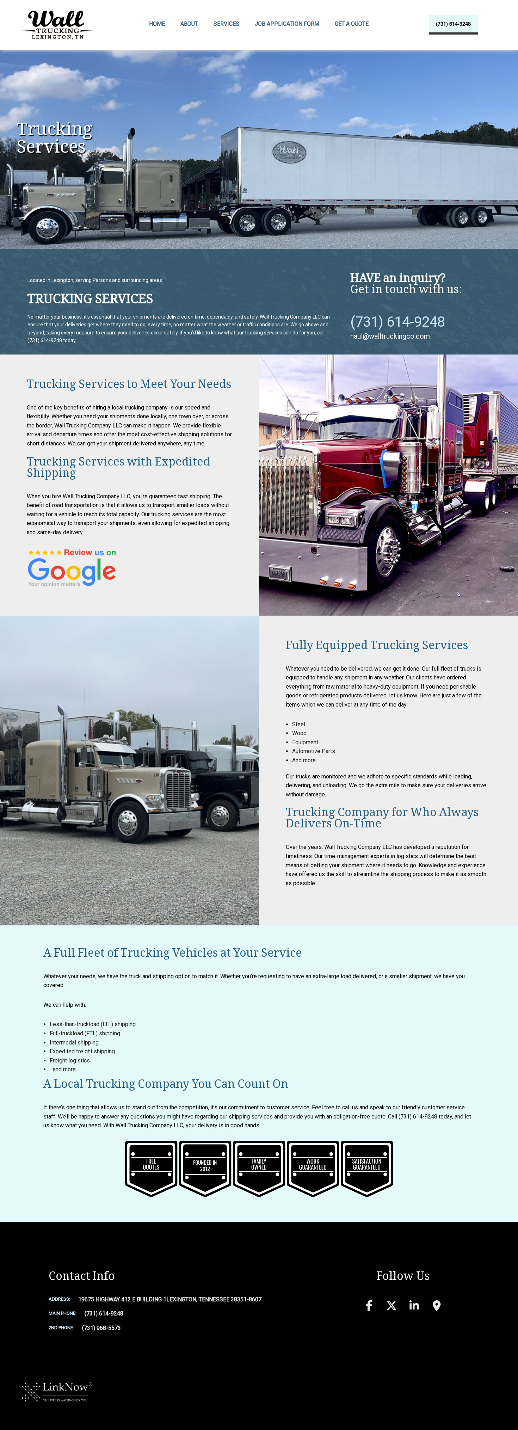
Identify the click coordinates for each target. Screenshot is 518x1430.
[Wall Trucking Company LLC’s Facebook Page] (369, 1307)
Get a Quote (352, 23)
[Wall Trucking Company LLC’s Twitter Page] (391, 1307)
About (189, 23)
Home (157, 23)
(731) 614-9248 (453, 23)
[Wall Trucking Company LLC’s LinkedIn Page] (414, 1307)
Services (226, 23)
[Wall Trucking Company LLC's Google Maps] (436, 1307)
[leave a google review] (72, 567)
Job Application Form (287, 23)
